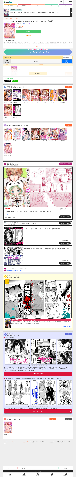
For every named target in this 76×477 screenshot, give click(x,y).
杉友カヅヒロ (20, 26)
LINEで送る (15, 80)
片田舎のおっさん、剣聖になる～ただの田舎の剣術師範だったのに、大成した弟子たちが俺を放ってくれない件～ (34, 378)
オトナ (65, 5)
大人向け (16, 18)
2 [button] (32, 365)
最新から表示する (67, 57)
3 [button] (34, 365)
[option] (17, 351)
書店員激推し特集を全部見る (17, 269)
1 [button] (29, 365)
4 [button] (36, 365)
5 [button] (39, 365)
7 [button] (43, 365)
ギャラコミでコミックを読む (39, 52)
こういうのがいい (10, 337)
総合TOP (10, 5)
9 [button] (47, 406)
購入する (67, 61)
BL (51, 5)
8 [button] (46, 365)
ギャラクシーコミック (9, 442)
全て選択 (7, 62)
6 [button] (41, 365)
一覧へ (68, 87)
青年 (11, 18)
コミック (6, 18)
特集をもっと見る (65, 163)
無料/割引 (24, 5)
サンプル (28, 31)
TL (38, 5)
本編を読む (28, 35)
